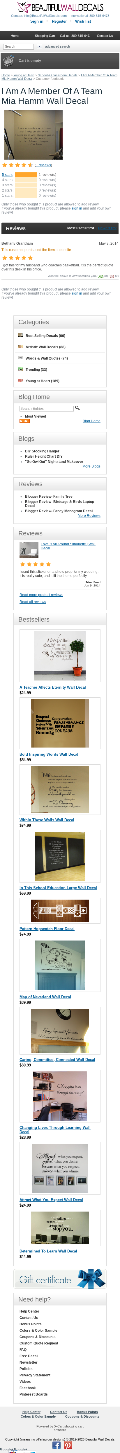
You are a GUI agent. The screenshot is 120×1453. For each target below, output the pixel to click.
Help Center (29, 1311)
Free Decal (29, 1356)
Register (59, 21)
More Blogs (91, 466)
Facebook (28, 1388)
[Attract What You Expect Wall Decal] (60, 1192)
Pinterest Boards (34, 1394)
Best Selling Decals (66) (45, 336)
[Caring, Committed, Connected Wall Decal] (60, 1051)
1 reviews (43, 165)
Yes (100, 275)
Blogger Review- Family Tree (49, 496)
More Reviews (89, 516)
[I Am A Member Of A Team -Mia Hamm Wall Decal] (33, 158)
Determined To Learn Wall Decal (48, 1251)
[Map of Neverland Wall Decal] (60, 989)
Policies (26, 1369)
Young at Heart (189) (42, 381)
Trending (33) (36, 370)
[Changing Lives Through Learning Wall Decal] (60, 1119)
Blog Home (91, 421)
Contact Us (29, 1318)
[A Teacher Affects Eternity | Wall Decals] (60, 679)
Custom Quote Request (39, 1343)
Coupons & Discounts (38, 1337)
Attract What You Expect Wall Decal (51, 1200)
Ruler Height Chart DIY (44, 456)
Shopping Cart (45, 35)
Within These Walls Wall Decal (47, 820)
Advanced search (57, 46)
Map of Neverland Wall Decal (45, 997)
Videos (25, 1382)
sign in (77, 208)
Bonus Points (31, 1324)
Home (5, 75)
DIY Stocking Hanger (42, 451)
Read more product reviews (41, 595)
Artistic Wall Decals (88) (46, 347)
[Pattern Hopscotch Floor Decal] (60, 920)
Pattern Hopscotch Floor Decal (47, 929)
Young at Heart (23, 75)
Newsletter (29, 1362)
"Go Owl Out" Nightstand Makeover (54, 462)
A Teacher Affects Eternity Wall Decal (53, 687)
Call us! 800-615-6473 (75, 35)
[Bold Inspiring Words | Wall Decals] (60, 746)
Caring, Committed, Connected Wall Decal (57, 1059)
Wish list (83, 21)
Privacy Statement (35, 1375)
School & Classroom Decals (57, 75)
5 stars (7, 175)
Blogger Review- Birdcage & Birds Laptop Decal (59, 504)
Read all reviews (33, 602)
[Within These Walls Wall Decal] (60, 812)
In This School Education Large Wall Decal (58, 888)
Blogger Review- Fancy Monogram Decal (59, 511)
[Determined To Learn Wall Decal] (60, 1243)
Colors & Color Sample (38, 1331)
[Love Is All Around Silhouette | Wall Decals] (29, 557)
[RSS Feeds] (25, 422)
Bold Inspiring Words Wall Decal (49, 754)
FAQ (23, 1350)
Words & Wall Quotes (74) (47, 358)
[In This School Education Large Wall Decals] (60, 880)
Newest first (107, 228)
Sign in (36, 21)
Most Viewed (35, 416)
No (112, 275)
